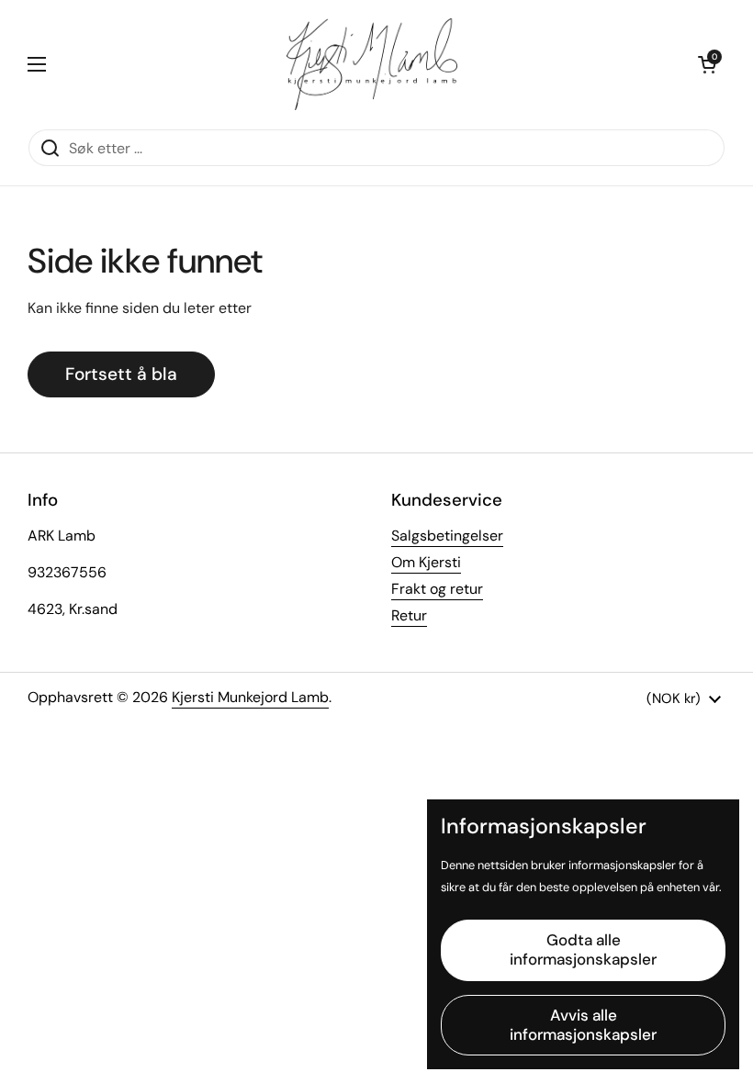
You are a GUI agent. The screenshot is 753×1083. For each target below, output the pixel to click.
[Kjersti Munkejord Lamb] (372, 64)
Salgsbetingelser (447, 535)
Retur (409, 615)
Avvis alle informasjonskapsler (583, 1024)
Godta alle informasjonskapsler (583, 949)
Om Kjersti (426, 562)
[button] (707, 64)
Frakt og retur (437, 588)
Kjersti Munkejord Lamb (250, 697)
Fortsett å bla (121, 374)
